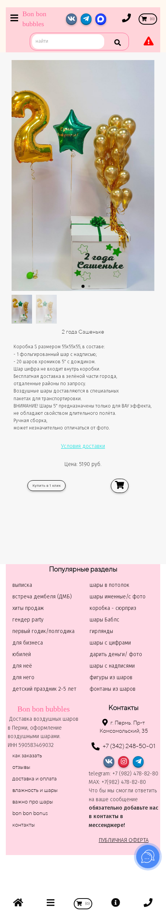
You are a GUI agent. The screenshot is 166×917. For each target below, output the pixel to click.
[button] (83, 286)
